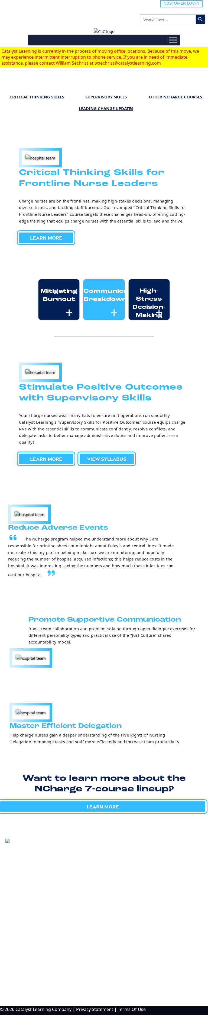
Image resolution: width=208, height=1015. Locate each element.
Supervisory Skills (106, 96)
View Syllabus (106, 459)
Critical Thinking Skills (36, 96)
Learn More (46, 238)
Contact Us (24, 983)
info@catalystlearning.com (32, 880)
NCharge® (19, 905)
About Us (22, 965)
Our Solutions (33, 894)
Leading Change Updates (106, 108)
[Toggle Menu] (173, 39)
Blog (15, 956)
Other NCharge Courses (175, 96)
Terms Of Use (132, 1009)
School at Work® (25, 921)
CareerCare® (21, 945)
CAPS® (15, 937)
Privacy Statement (94, 1009)
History (20, 974)
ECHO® (16, 929)
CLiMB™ (17, 913)
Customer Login (181, 3)
